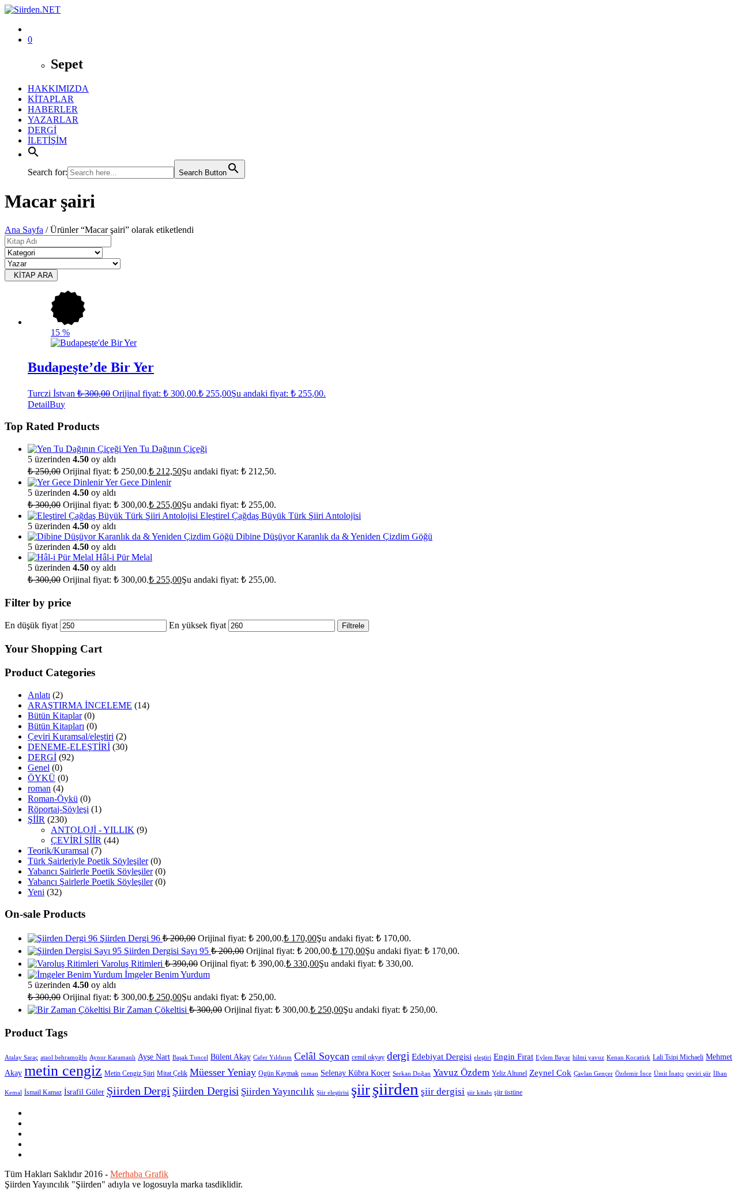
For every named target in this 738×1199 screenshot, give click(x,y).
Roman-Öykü (53, 799)
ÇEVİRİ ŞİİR (76, 840)
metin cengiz (63, 1070)
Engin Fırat (513, 1056)
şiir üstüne (508, 1092)
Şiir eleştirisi (333, 1092)
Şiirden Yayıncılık (277, 1091)
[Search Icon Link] (33, 154)
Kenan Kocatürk (628, 1057)
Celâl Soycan (321, 1056)
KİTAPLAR (51, 99)
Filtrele (353, 625)
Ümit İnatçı (669, 1073)
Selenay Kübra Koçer (355, 1073)
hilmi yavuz (588, 1057)
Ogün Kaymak (278, 1073)
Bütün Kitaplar (55, 716)
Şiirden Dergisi (205, 1091)
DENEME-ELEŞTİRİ (69, 747)
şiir (360, 1089)
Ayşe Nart (154, 1057)
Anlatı (39, 695)
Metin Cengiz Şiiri (129, 1073)
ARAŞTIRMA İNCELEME (80, 705)
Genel (39, 767)
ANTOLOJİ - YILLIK (92, 830)
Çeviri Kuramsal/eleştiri (71, 736)
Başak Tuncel (190, 1057)
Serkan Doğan (412, 1073)
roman (39, 788)
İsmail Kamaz (43, 1092)
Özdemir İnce (633, 1073)
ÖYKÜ (41, 778)
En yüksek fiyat (197, 625)
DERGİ (42, 130)
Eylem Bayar (553, 1057)
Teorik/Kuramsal (58, 850)
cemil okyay (368, 1057)
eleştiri (482, 1057)
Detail (39, 404)
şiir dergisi (443, 1091)
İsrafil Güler (84, 1092)
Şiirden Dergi (138, 1090)
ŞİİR (36, 819)
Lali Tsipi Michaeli (678, 1057)
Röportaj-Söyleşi (58, 809)
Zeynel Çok (550, 1072)
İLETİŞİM (47, 140)
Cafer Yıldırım (272, 1057)
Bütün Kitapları (56, 726)
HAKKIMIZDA (58, 88)
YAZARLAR (53, 120)
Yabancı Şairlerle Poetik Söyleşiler (90, 871)
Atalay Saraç (21, 1057)
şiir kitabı (479, 1092)
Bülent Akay (230, 1057)
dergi (398, 1056)
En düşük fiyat (31, 625)
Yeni (36, 892)
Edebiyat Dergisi (442, 1056)
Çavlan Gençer (593, 1073)
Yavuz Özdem (461, 1072)
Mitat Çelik (172, 1073)
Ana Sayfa (24, 230)
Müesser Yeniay (223, 1072)
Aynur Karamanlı (112, 1057)
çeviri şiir (698, 1073)
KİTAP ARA (31, 275)
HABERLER (53, 109)
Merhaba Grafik (139, 1174)
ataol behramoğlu (63, 1057)
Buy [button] (57, 404)
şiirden (395, 1089)
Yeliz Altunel (509, 1073)
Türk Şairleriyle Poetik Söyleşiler (88, 861)
